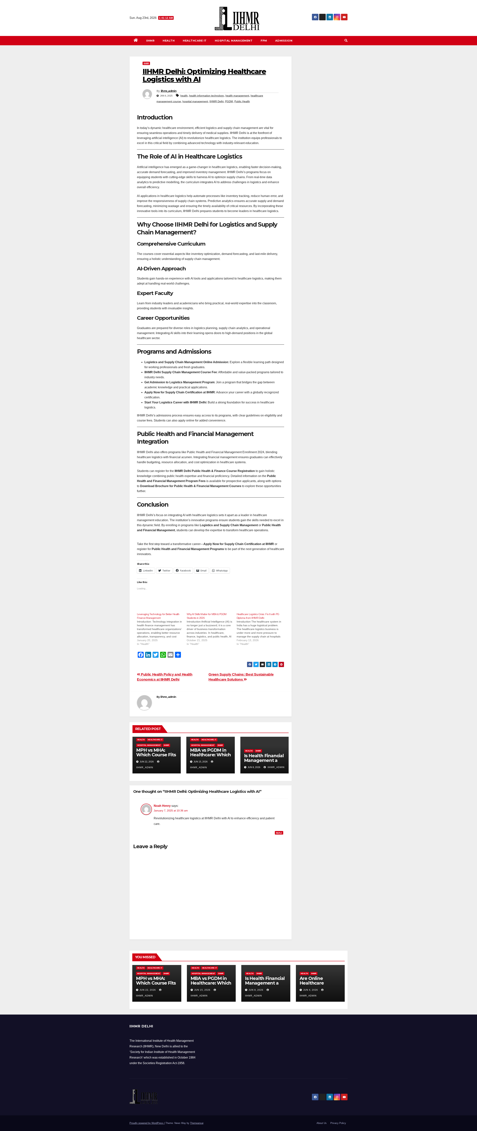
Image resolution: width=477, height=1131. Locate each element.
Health (169, 40)
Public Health (242, 101)
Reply (279, 833)
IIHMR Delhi (216, 101)
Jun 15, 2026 (202, 990)
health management (237, 95)
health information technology (206, 95)
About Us (322, 1123)
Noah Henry (162, 805)
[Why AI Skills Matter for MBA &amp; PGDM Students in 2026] (211, 629)
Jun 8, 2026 (256, 990)
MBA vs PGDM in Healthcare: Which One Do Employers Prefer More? (211, 985)
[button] (346, 40)
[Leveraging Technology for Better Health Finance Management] (162, 629)
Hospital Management (234, 40)
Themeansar (196, 1123)
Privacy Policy (338, 1123)
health (184, 95)
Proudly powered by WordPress (146, 1123)
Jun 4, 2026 (310, 990)
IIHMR (150, 40)
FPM (264, 40)
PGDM (229, 101)
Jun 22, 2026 (148, 990)
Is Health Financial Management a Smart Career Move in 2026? (264, 762)
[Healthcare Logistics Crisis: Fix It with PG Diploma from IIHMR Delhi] (261, 629)
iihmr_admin (168, 91)
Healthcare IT (195, 40)
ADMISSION (284, 40)
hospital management (195, 101)
